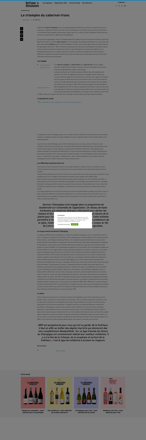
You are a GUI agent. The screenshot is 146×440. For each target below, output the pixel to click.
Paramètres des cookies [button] (64, 224)
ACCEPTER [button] (74, 224)
